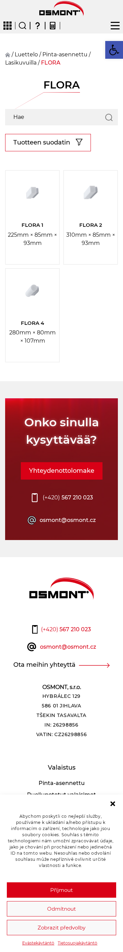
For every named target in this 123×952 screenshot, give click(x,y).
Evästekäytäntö (38, 943)
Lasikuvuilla (21, 62)
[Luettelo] (7, 23)
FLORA (50, 62)
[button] (112, 803)
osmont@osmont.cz (68, 520)
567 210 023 (68, 497)
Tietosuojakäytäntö (77, 943)
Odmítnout (61, 909)
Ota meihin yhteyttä (44, 664)
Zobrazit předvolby (61, 927)
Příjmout (61, 890)
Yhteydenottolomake (61, 470)
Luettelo (26, 54)
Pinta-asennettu (64, 54)
